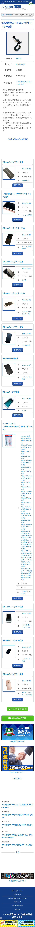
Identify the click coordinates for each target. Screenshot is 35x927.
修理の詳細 (17, 185)
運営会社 (17, 909)
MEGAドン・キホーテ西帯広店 (27, 693)
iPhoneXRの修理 (26, 573)
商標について (17, 902)
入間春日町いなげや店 (26, 592)
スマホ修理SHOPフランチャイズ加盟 (17, 898)
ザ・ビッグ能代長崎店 (27, 247)
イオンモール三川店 (27, 378)
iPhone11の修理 (26, 438)
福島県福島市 (20, 64)
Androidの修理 (25, 436)
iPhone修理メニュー (17, 891)
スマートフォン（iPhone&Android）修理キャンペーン (17, 427)
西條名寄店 (25, 180)
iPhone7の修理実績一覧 (18, 709)
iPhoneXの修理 (27, 571)
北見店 (24, 280)
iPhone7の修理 (26, 169)
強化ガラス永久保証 (17, 905)
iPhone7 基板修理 (10, 358)
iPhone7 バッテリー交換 (13, 162)
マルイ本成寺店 (27, 215)
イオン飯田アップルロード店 (27, 312)
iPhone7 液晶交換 (11, 392)
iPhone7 (19, 58)
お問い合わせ (17, 894)
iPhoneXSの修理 (26, 575)
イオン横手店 (26, 345)
